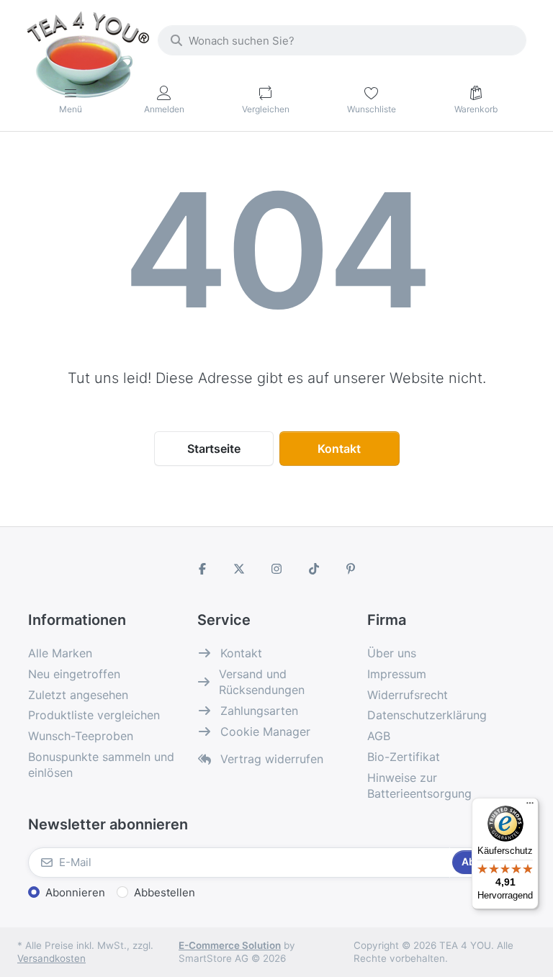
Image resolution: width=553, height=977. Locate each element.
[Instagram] (276, 569)
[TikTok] (314, 569)
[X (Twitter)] (240, 569)
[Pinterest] (351, 569)
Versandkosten (51, 958)
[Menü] (530, 806)
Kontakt (339, 448)
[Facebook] (202, 569)
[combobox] (342, 40)
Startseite (213, 448)
